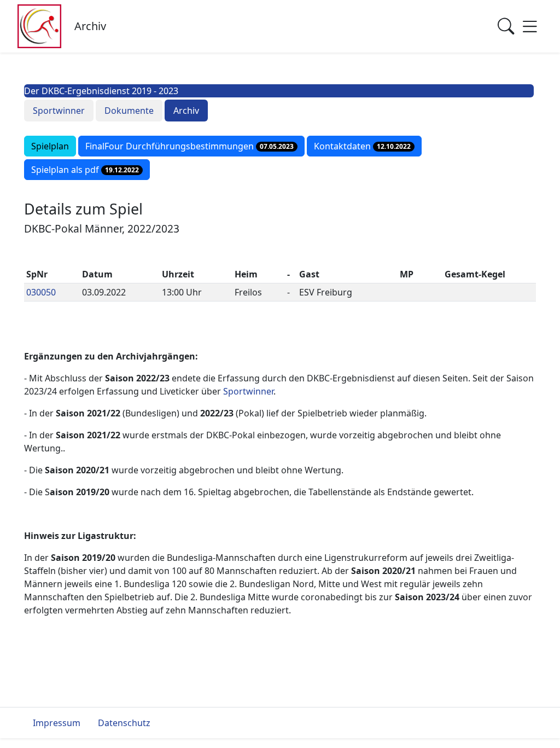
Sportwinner (59, 111)
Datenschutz (124, 723)
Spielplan (50, 146)
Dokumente (129, 111)
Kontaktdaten (362, 146)
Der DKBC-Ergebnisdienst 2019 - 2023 (101, 91)
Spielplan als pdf (85, 170)
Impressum (56, 723)
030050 (41, 292)
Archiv (186, 111)
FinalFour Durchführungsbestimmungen (189, 146)
